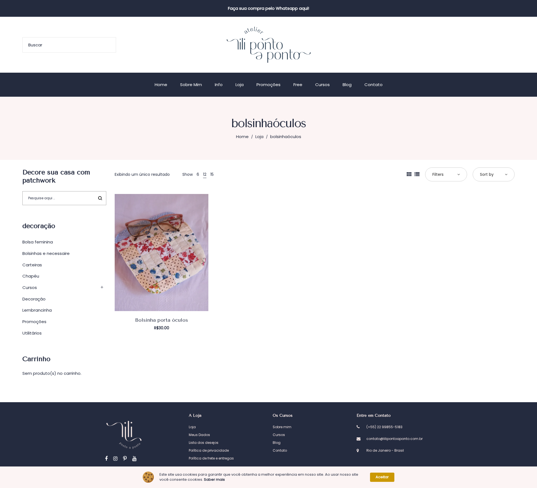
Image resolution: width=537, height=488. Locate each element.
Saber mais (214, 479)
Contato (280, 450)
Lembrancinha (37, 310)
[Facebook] (106, 458)
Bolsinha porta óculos (161, 320)
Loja (259, 136)
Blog (277, 442)
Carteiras (32, 265)
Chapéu (30, 276)
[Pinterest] (125, 458)
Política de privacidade (209, 450)
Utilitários (32, 333)
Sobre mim (282, 427)
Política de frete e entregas (211, 458)
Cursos (29, 287)
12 (204, 174)
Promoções (34, 321)
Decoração (34, 299)
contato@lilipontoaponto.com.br (394, 438)
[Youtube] (134, 458)
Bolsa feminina (37, 242)
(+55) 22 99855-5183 (384, 427)
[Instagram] (115, 458)
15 (212, 174)
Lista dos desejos (203, 442)
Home (242, 136)
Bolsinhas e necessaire (46, 253)
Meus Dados (199, 434)
